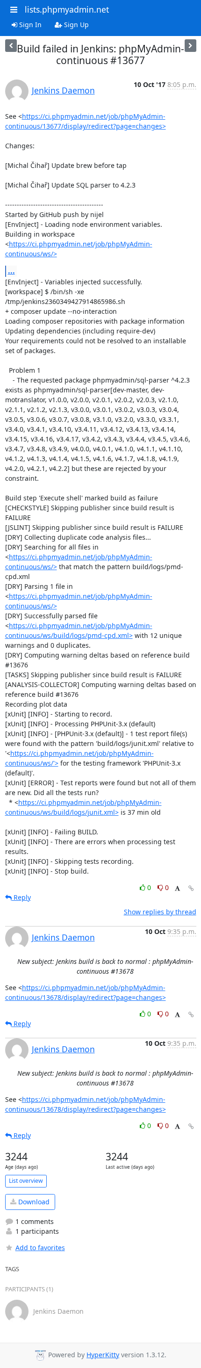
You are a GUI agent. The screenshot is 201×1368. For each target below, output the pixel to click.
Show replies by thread (160, 911)
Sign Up (75, 24)
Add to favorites (40, 1247)
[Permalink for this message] (191, 888)
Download (33, 1201)
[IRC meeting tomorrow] (11, 45)
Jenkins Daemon (63, 90)
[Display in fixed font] (177, 889)
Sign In (29, 24)
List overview (26, 1181)
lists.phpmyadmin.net (67, 9)
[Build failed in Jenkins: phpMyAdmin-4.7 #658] (190, 45)
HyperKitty (102, 1354)
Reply (21, 897)
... (11, 271)
